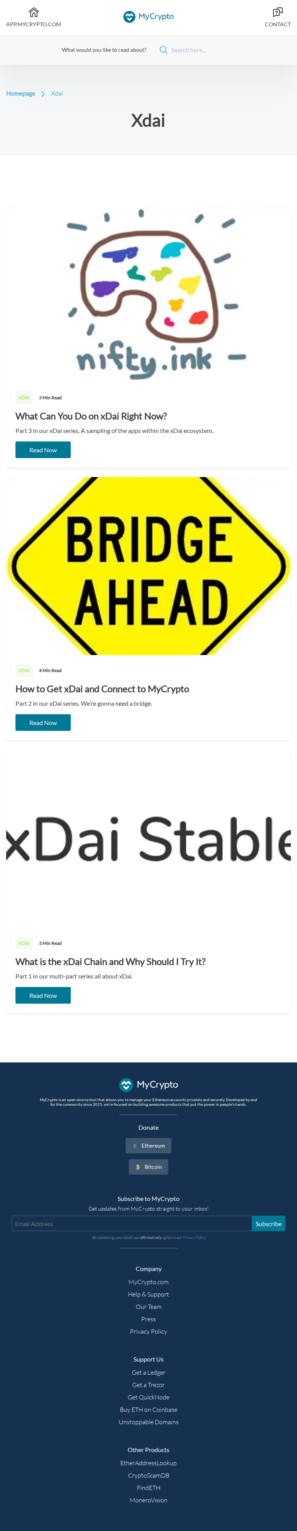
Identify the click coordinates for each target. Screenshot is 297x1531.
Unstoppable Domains (149, 1422)
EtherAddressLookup (148, 1463)
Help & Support (148, 1294)
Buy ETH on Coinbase (149, 1409)
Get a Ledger (149, 1372)
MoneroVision (148, 1500)
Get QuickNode (148, 1397)
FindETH (148, 1488)
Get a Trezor (148, 1385)
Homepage (20, 93)
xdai (57, 93)
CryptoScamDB (148, 1475)
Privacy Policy (148, 1331)
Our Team (149, 1306)
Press (148, 1319)
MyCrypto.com (148, 1282)
